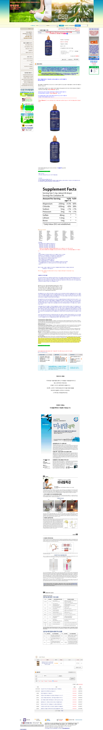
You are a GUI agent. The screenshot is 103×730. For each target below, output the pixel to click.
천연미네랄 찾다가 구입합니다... (47, 693)
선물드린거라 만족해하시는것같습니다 (48, 691)
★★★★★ (55, 681)
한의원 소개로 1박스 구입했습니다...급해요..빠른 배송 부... (52, 704)
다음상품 (78, 32)
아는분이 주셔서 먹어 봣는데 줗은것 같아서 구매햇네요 (51, 688)
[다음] (62, 710)
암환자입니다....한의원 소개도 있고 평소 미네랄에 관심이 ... (52, 702)
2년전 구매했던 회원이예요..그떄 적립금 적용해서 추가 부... (52, 697)
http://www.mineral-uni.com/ (42, 352)
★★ (42, 681)
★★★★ (50, 681)
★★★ (46, 681)
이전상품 (39, 32)
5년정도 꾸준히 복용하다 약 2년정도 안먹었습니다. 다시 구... (52, 695)
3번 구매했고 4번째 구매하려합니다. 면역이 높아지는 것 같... (52, 699)
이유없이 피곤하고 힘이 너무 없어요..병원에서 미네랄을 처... (52, 706)
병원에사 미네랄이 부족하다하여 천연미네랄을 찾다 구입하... (52, 708)
